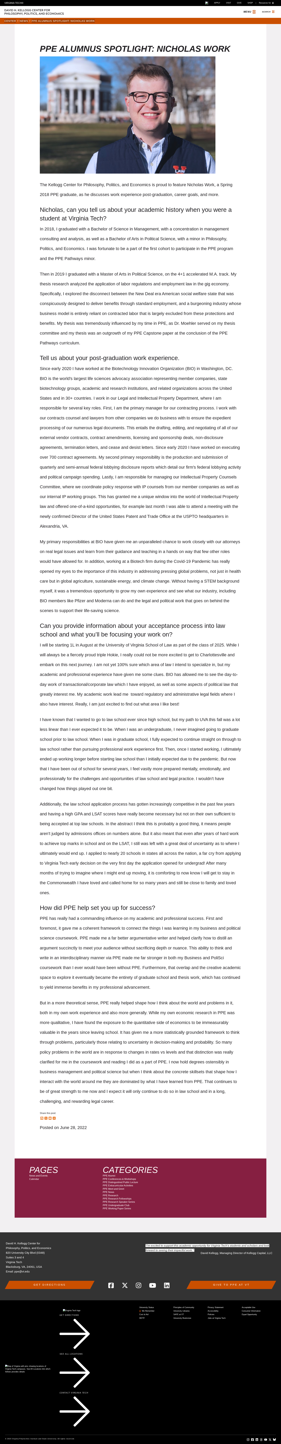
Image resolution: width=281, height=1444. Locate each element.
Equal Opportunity (249, 1314)
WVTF (142, 1318)
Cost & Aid (143, 1314)
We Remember (148, 1311)
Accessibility (213, 1311)
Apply (217, 3)
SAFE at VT (178, 1314)
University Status (146, 1307)
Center (10, 20)
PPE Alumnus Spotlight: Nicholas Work (63, 20)
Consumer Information (251, 1311)
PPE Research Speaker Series (119, 1202)
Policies (211, 1314)
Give (239, 3)
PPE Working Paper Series (117, 1208)
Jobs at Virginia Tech (217, 1318)
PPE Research (110, 1195)
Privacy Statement (215, 1307)
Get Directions (50, 1284)
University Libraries (181, 1311)
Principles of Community (183, 1307)
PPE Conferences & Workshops (119, 1179)
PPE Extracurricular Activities (118, 1185)
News (24, 20)
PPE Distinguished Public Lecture (120, 1182)
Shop (250, 3)
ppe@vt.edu (22, 1271)
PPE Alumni (109, 1175)
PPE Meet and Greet (113, 1189)
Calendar (34, 1179)
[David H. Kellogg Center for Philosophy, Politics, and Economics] (48, 12)
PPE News (108, 1192)
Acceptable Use (248, 1307)
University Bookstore (182, 1318)
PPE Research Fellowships (117, 1198)
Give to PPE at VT (231, 1284)
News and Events (38, 1175)
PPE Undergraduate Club (116, 1205)
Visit (228, 3)
